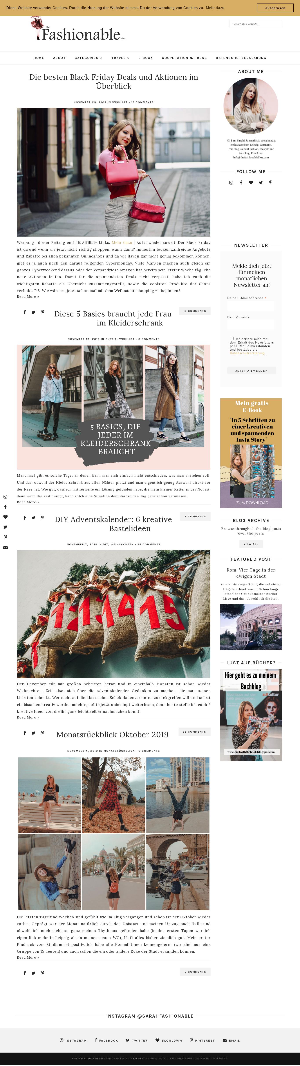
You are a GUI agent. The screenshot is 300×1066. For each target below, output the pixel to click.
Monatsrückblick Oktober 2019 (113, 734)
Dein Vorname (238, 317)
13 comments (142, 102)
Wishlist (120, 102)
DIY (105, 544)
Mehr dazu (122, 242)
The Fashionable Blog (114, 1058)
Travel (118, 58)
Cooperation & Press (184, 58)
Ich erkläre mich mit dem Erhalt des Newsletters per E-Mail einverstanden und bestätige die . (252, 346)
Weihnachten (122, 544)
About (59, 58)
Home (39, 58)
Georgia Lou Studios (160, 1058)
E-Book (146, 58)
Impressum (185, 1058)
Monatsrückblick (119, 750)
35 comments (149, 544)
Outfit (111, 339)
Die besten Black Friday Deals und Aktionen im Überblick (113, 81)
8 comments (149, 339)
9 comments (149, 750)
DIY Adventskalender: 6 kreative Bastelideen (113, 524)
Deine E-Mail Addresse (247, 298)
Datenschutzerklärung (241, 58)
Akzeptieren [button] (275, 8)
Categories (87, 58)
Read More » (28, 296)
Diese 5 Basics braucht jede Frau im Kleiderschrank (113, 318)
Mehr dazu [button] (215, 8)
